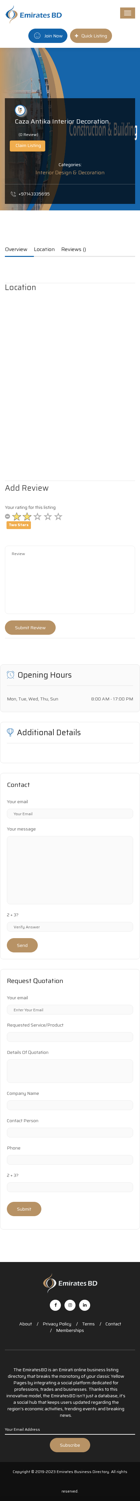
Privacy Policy (57, 1324)
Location (44, 249)
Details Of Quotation (28, 1052)
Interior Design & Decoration (70, 172)
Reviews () (73, 249)
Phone (14, 1147)
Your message (21, 828)
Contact (113, 1324)
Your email (17, 801)
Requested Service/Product (35, 1025)
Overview (16, 249)
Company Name (23, 1093)
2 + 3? (13, 914)
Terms (88, 1324)
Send (22, 945)
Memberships (70, 1330)
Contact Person (22, 1120)
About (25, 1324)
